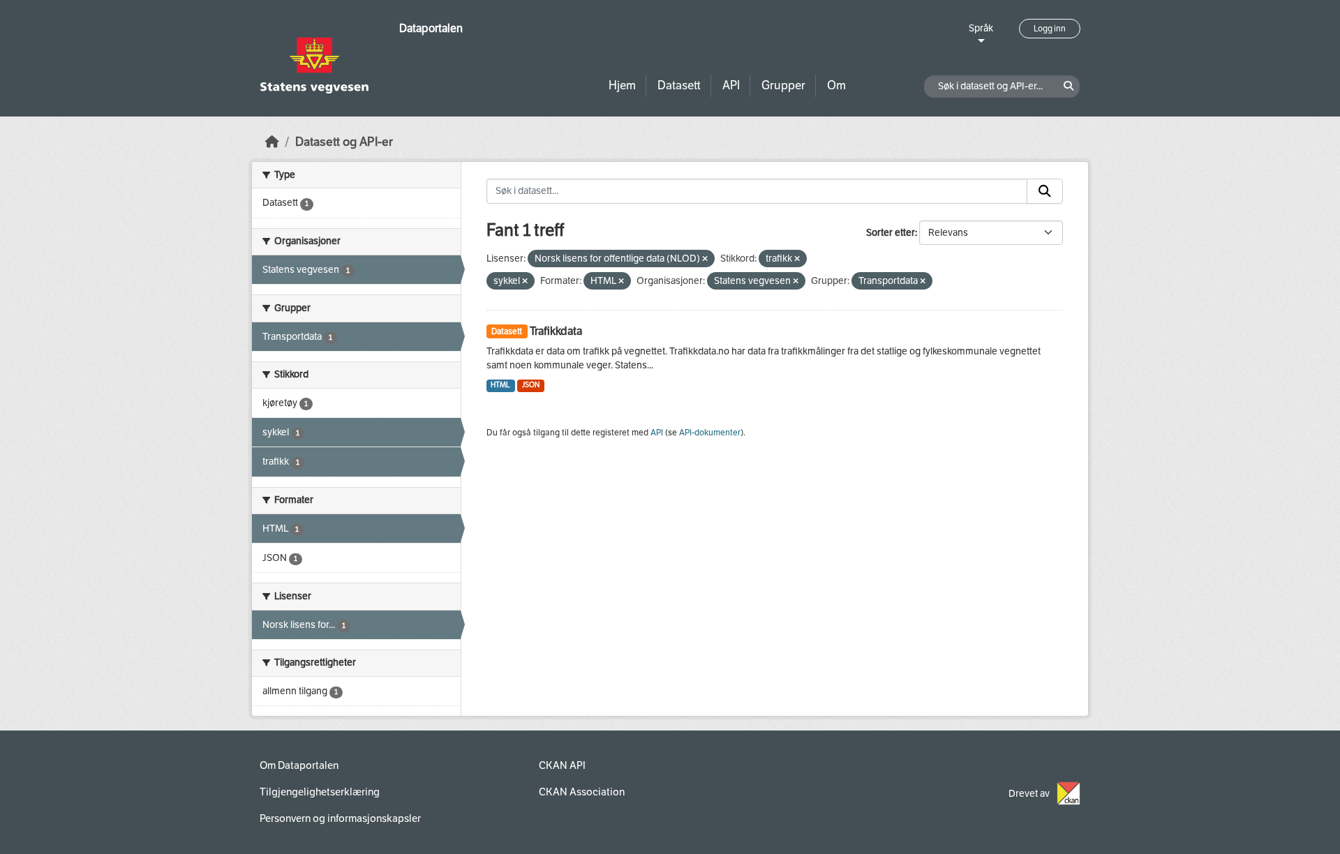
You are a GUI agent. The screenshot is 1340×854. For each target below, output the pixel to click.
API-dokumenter (709, 432)
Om (836, 85)
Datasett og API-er (344, 142)
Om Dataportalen (299, 765)
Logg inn (1050, 28)
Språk (981, 28)
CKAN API (562, 765)
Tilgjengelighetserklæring (320, 792)
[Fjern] (705, 259)
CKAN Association (582, 792)
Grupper (783, 85)
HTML (500, 384)
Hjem (622, 85)
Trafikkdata (556, 331)
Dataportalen (431, 28)
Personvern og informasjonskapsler (340, 818)
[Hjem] (272, 142)
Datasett (679, 85)
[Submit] (1045, 191)
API (731, 85)
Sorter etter (890, 233)
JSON (530, 384)
